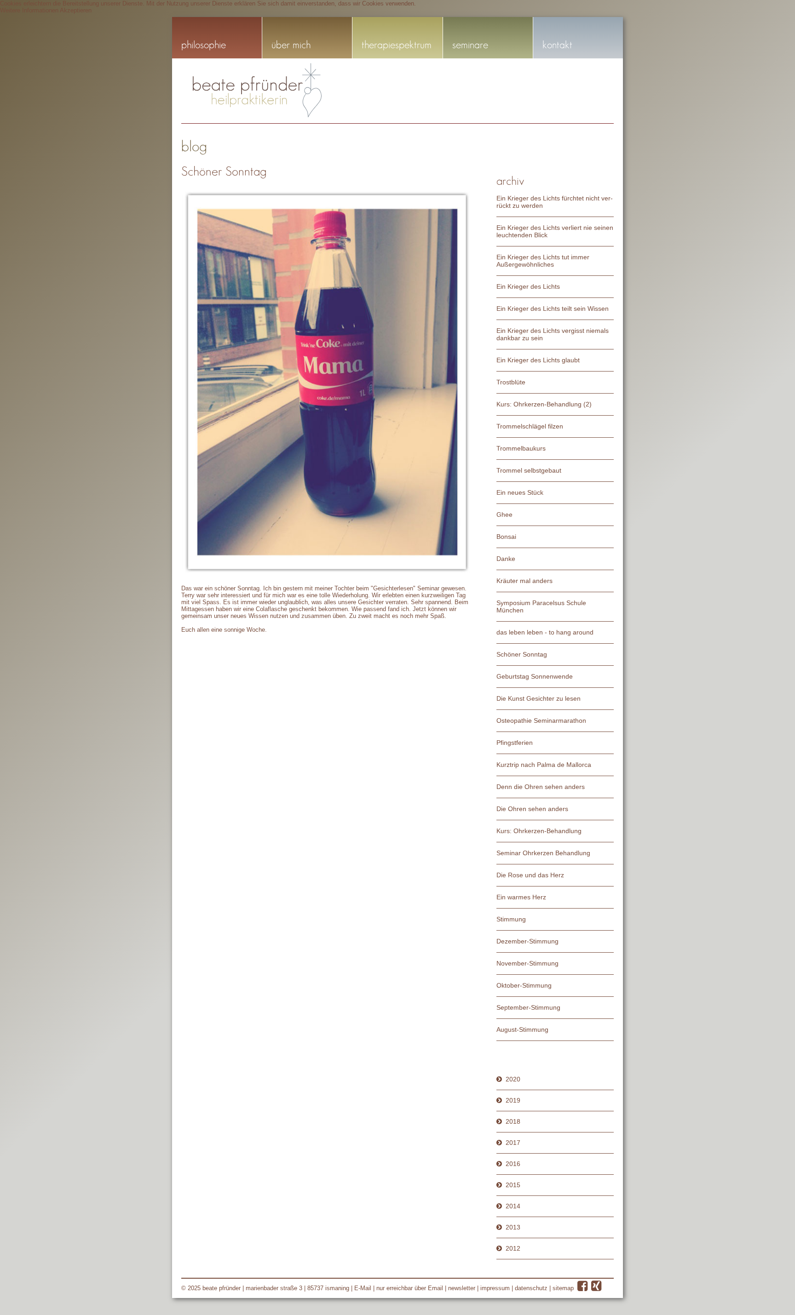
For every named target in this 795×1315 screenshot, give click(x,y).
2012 (513, 1248)
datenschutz (531, 1288)
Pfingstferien (514, 742)
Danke (505, 558)
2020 (513, 1079)
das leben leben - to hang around (544, 632)
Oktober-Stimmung (524, 985)
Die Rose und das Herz (530, 875)
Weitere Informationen (29, 10)
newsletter (461, 1288)
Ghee (504, 514)
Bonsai (506, 536)
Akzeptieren (76, 10)
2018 (513, 1121)
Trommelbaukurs (521, 448)
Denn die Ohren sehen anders (540, 786)
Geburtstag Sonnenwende (534, 676)
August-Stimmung (522, 1029)
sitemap (563, 1288)
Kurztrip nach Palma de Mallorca (543, 764)
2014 (513, 1206)
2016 (513, 1163)
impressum (495, 1288)
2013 (513, 1227)
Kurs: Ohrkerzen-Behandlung (539, 831)
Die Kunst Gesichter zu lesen (538, 698)
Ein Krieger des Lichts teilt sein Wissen (552, 308)
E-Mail (362, 1288)
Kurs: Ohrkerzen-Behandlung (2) (544, 404)
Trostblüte (510, 382)
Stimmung (511, 919)
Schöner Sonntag (521, 654)
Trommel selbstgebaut (528, 470)
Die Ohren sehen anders (532, 808)
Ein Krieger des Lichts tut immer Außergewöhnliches (542, 260)
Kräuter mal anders (524, 580)
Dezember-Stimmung (527, 941)
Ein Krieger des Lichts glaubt (538, 360)
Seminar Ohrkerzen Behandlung (543, 853)
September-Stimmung (528, 1007)
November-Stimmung (527, 963)
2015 (513, 1185)
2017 (513, 1142)
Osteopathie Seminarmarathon (541, 720)
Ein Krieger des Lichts (528, 286)
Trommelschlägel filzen (529, 426)
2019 (513, 1100)
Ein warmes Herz (521, 897)
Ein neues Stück (519, 492)
